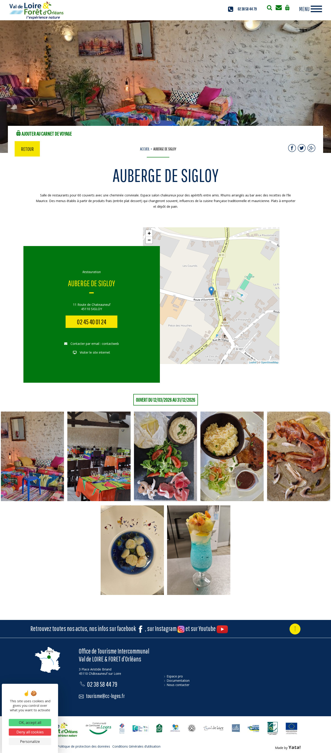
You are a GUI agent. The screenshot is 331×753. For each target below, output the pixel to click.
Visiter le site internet (94, 352)
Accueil (145, 149)
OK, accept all (30, 722)
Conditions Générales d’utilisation (136, 746)
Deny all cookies (30, 732)
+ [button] (149, 233)
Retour (27, 149)
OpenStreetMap (269, 362)
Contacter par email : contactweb (94, 343)
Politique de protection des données (83, 746)
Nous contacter (178, 685)
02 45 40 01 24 (91, 322)
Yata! (294, 747)
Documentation (178, 680)
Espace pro (175, 676)
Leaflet (252, 362)
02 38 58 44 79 (247, 9)
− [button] (149, 240)
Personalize (30, 741)
